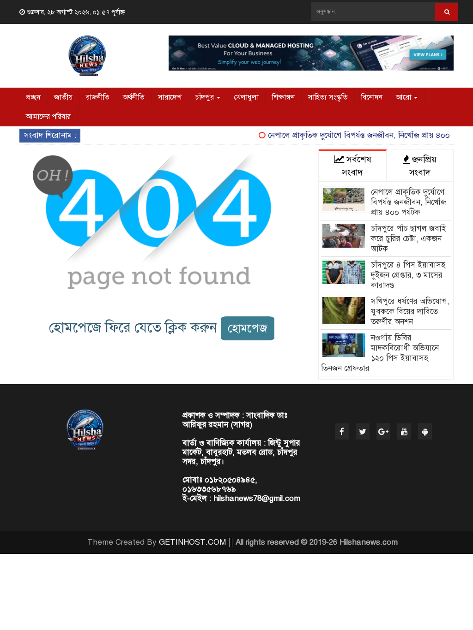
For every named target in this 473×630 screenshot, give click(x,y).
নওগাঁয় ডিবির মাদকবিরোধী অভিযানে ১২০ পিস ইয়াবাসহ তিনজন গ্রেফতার (380, 353)
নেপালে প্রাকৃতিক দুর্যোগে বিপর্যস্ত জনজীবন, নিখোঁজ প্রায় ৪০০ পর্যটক (363, 135)
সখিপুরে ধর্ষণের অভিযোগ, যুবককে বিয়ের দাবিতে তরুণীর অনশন (410, 312)
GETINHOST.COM (192, 542)
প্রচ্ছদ (33, 97)
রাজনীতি (97, 97)
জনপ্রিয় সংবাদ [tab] (423, 166)
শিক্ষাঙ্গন (283, 97)
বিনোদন (371, 97)
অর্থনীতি (134, 97)
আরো (404, 97)
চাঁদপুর (205, 97)
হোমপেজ (247, 328)
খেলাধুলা (246, 97)
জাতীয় (63, 97)
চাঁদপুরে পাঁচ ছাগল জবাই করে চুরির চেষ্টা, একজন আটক (408, 239)
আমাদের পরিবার (48, 116)
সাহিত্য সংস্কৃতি (328, 97)
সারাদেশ (170, 97)
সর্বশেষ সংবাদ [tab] (356, 166)
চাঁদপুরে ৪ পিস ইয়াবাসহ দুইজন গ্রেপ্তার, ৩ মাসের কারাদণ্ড (408, 275)
